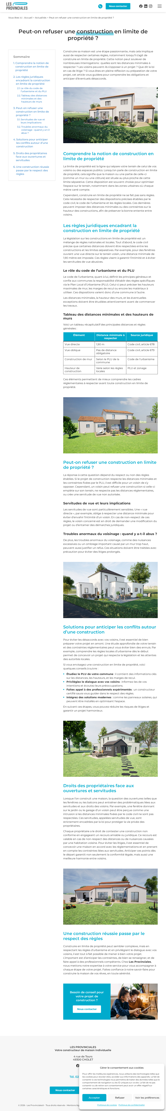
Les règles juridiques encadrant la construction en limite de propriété (33, 80)
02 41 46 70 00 (100, 6)
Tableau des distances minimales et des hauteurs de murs (34, 98)
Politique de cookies (107, 1105)
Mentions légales (75, 1105)
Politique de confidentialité (132, 1105)
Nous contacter (87, 1009)
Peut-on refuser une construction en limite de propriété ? (32, 112)
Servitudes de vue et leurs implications (33, 121)
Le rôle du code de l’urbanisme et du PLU (34, 90)
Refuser (119, 1097)
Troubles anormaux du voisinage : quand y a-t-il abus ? (35, 129)
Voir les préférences (147, 1097)
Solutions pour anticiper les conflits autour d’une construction (32, 143)
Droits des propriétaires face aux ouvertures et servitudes (31, 157)
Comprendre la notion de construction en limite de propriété (32, 67)
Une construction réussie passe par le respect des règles (32, 170)
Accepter (94, 1097)
